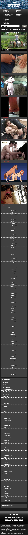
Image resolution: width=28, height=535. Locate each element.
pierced (13, 278)
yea (13, 264)
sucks (13, 249)
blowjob (13, 276)
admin (13, 210)
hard (13, 230)
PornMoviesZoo (7, 451)
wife (13, 326)
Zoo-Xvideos (6, 13)
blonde (14, 293)
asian (13, 245)
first (13, 321)
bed (14, 354)
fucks (13, 317)
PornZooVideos (7, 459)
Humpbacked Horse (8, 423)
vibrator (13, 363)
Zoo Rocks (18, 10)
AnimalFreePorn (7, 15)
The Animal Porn (17, 6)
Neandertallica (6, 464)
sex (13, 348)
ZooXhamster (19, 14)
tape (14, 350)
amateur (13, 345)
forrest (13, 236)
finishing (14, 243)
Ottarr (4, 444)
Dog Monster (6, 491)
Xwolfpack (5, 449)
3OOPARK (5, 486)
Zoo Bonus (5, 440)
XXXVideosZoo (19, 13)
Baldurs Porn (6, 425)
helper (13, 369)
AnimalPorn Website (8, 14)
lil (13, 367)
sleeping (14, 223)
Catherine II (6, 19)
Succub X (5, 476)
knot (13, 291)
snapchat (13, 334)
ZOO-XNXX (18, 11)
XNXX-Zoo (5, 457)
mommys (14, 365)
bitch (13, 319)
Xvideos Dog (6, 433)
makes (13, 295)
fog (13, 273)
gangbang (13, 238)
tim (13, 332)
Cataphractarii (6, 437)
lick (14, 306)
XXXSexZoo (6, 23)
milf (14, 271)
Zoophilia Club (6, 488)
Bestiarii (5, 484)
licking (14, 221)
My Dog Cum (6, 466)
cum (13, 288)
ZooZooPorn (6, 462)
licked (13, 219)
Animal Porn (6, 435)
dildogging (13, 358)
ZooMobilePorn (7, 455)
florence (14, 258)
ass (13, 300)
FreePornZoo (6, 11)
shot (13, 356)
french (13, 260)
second (14, 341)
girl (13, 282)
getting (14, 216)
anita (14, 234)
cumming (13, 228)
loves (13, 302)
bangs (13, 247)
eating (13, 336)
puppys (13, 339)
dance (13, 330)
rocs (14, 360)
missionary (13, 252)
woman (14, 267)
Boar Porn (5, 493)
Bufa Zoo (5, 495)
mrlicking (13, 286)
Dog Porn (5, 447)
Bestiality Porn (6, 420)
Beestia (5, 473)
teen (13, 212)
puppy (13, 269)
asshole (14, 225)
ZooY (4, 427)
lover (14, 262)
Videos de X (6, 418)
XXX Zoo (5, 18)
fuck (13, 315)
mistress (13, 372)
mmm (13, 343)
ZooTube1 (5, 10)
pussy (14, 214)
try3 (13, 324)
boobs (13, 310)
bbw (13, 308)
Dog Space (5, 497)
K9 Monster (6, 469)
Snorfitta (5, 20)
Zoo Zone (18, 15)
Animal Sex (5, 22)
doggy (14, 284)
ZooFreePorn (6, 479)
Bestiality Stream (7, 471)
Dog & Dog (5, 442)
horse (14, 254)
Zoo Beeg (5, 481)
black (13, 240)
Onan (4, 431)
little (13, 312)
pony (13, 374)
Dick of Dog (6, 500)
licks (13, 297)
